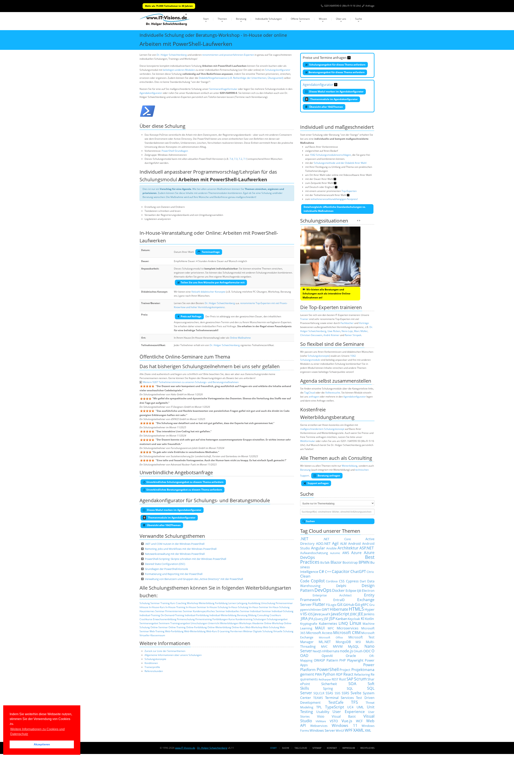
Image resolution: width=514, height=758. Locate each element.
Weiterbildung (206, 603)
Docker (338, 590)
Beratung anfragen (328, 475)
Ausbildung (254, 603)
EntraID (339, 600)
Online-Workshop (273, 623)
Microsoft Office (331, 637)
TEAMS (318, 698)
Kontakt (332, 747)
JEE (360, 613)
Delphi (341, 585)
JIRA (304, 618)
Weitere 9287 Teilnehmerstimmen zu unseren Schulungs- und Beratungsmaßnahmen (191, 382)
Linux (355, 623)
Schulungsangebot (277, 619)
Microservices (347, 628)
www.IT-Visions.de (185, 748)
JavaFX (325, 614)
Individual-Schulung (282, 611)
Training (165, 603)
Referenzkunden (154, 671)
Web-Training (157, 631)
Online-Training (177, 627)
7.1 (245, 159)
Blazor (336, 562)
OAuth (358, 651)
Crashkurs (275, 615)
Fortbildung (221, 603)
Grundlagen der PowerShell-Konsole (166, 569)
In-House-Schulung (217, 607)
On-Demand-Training (172, 615)
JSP (332, 618)
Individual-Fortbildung (197, 615)
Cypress (352, 581)
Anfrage (369, 5)
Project (345, 670)
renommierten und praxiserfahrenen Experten (228, 54)
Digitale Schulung (263, 631)
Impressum (348, 747)
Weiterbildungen (229, 623)
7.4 (231, 159)
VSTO (334, 720)
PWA (318, 674)
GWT (325, 609)
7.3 (236, 159)
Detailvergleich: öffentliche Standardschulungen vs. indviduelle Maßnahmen (335, 209)
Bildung (252, 615)
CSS (342, 581)
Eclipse (351, 590)
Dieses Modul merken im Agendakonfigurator (336, 91)
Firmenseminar (284, 603)
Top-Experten (349, 191)
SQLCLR (318, 693)
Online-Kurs (238, 627)
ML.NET (325, 641)
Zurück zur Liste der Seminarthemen (165, 651)
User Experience (348, 711)
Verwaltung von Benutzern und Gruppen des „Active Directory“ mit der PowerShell (194, 579)
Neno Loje (347, 331)
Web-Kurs (211, 631)
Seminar (155, 603)
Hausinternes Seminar (152, 611)
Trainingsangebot (180, 623)
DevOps (322, 590)
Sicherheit (329, 683)
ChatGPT (358, 571)
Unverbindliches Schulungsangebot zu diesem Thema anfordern (184, 482)
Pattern (332, 660)
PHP (342, 660)
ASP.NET (366, 547)
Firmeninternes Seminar (178, 611)
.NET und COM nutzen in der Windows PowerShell (174, 544)
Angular (318, 547)
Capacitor (341, 571)
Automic (335, 553)
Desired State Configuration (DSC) (165, 564)
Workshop (192, 603)
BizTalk (325, 562)
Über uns (341, 18)
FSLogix (331, 605)
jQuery (318, 619)
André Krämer (331, 335)
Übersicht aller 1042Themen (326, 107)
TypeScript (334, 706)
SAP (350, 678)
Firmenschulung (186, 619)
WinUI (340, 730)
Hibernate (339, 609)
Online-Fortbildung (196, 627)
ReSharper (325, 679)
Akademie (257, 623)
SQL (350, 688)
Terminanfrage (210, 252)
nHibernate (330, 651)
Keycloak (354, 619)
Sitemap (316, 747)
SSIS (337, 693)
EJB (359, 591)
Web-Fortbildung (174, 631)
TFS (354, 702)
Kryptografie (308, 624)
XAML (358, 730)
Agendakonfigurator (151, 93)
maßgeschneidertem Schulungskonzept (322, 429)
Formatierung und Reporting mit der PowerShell (173, 574)
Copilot (318, 581)
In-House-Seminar (196, 607)
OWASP (319, 660)
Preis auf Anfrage (191, 316)
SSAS (329, 693)
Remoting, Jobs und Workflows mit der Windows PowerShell (180, 549)
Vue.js (347, 720)
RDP (339, 674)
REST (335, 679)
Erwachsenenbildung (164, 619)
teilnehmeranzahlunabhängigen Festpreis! (334, 199)
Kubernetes (328, 623)
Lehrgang (242, 603)
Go (357, 604)
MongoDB (343, 642)
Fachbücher (347, 323)
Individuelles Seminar (238, 611)
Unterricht (213, 623)
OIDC (367, 651)
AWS (345, 553)
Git (340, 604)
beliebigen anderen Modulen (179, 70)
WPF (349, 730)
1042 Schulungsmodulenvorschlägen (330, 155)
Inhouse (144, 607)
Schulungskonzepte (155, 659)
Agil (335, 543)
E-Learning (224, 631)
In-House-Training (175, 607)
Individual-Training (150, 615)
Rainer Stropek (353, 335)
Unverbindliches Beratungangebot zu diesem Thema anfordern (184, 489)
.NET (304, 538)
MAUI (320, 627)
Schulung (145, 603)
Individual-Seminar (260, 611)
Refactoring (362, 674)
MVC (324, 646)
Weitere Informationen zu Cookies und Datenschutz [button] (37, 731)
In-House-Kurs (157, 607)
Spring (328, 688)
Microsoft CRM (347, 632)
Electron (368, 590)
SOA (352, 683)
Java (317, 613)
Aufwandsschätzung (314, 553)
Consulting (263, 615)
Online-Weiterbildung (219, 627)
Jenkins (369, 614)
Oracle (351, 655)
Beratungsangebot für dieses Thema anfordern (337, 72)
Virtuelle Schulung (283, 631)
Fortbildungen (220, 619)
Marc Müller (361, 331)
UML (360, 707)
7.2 (240, 159)
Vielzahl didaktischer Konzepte (208, 291)
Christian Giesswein (311, 335)
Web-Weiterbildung (195, 631)
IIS (305, 613)
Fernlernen (236, 631)
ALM (343, 543)
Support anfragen (318, 483)
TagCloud (309, 392)
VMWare (321, 721)
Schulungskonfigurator (277, 70)
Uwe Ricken (333, 331)
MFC (331, 628)
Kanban (341, 618)
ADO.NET (323, 543)
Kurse (231, 619)
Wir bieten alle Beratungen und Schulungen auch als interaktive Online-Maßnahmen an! (327, 293)
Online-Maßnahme (240, 337)
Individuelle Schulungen (268, 18)
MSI (358, 642)
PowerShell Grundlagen (175, 151)
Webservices (318, 726)
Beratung (241, 18)
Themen (222, 18)
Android (354, 543)
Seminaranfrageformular (223, 89)
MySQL (353, 646)
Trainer (304, 319)
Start (206, 18)
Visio (320, 716)
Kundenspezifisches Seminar (209, 611)
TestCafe (336, 702)
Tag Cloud (301, 747)
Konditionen (151, 663)
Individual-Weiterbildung (223, 615)
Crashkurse (146, 619)
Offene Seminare (300, 18)
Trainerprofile (152, 667)
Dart (363, 581)
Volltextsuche (332, 392)
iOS (310, 614)
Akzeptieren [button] (42, 744)
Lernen (232, 603)
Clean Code (305, 578)
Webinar (248, 631)
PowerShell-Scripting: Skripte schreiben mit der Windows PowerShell (185, 559)
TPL (319, 707)
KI (362, 618)
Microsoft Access (319, 632)
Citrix (370, 572)
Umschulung (268, 603)
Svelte (356, 692)
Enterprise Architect (332, 595)
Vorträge (364, 323)
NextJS (317, 651)
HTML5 (356, 609)
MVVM (338, 646)
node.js (346, 650)
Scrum (360, 679)
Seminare (164, 623)
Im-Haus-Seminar (258, 607)
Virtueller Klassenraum (152, 635)
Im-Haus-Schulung (279, 607)
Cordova (332, 581)
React (348, 674)
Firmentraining (203, 619)
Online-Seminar (159, 627)
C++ (328, 571)
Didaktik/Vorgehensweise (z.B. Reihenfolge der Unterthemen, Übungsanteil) (241, 78)
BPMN (364, 562)
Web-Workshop (253, 627)
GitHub (348, 604)
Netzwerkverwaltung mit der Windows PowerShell (175, 554)
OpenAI (327, 656)
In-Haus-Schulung (238, 607)
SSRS (345, 693)
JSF (326, 618)
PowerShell (328, 669)
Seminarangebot (149, 623)
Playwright (355, 660)
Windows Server (322, 730)
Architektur (348, 548)
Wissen (323, 18)
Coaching (181, 603)
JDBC (353, 614)
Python (329, 674)
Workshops (245, 623)
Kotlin (369, 618)
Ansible (331, 548)
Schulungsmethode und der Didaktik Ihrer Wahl (340, 163)
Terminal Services (339, 697)
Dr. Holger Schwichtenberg (172, 54)
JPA (310, 619)
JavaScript (340, 614)
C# (321, 571)
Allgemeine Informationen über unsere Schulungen (173, 655)
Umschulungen (199, 623)
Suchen (310, 521)
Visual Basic (344, 716)
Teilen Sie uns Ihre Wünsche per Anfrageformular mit (213, 282)
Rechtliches (367, 747)
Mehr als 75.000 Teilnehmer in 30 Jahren (169, 6)
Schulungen (259, 619)
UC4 (350, 707)
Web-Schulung (271, 627)
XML (368, 730)
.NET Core (337, 539)
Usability (322, 712)
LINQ (343, 623)
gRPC (365, 604)
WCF (359, 721)
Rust (342, 679)
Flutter (318, 604)
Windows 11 (344, 725)
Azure (356, 552)
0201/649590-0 (332, 5)
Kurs (172, 603)
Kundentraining (244, 619)
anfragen (314, 396)
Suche (358, 18)
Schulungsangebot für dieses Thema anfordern (337, 64)
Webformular (307, 441)
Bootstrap (350, 562)
